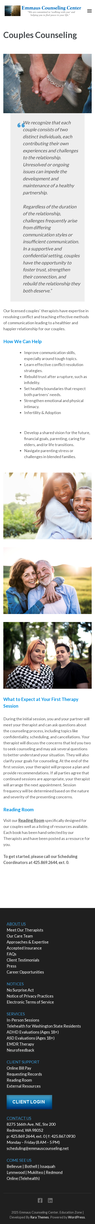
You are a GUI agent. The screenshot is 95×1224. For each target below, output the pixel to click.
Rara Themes (39, 1217)
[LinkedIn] (50, 1201)
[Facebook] (40, 1201)
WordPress (76, 1217)
